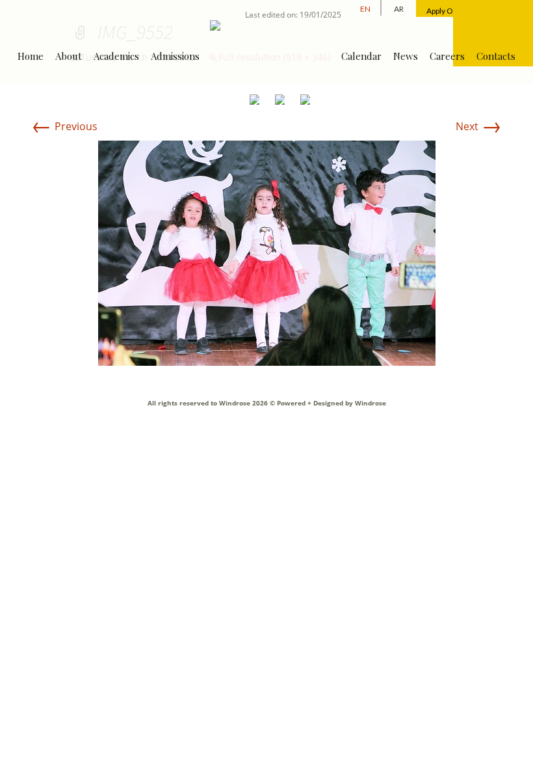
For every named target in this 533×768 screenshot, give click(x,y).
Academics (116, 55)
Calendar (361, 55)
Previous (64, 126)
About (68, 55)
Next (479, 126)
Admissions (175, 55)
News (405, 55)
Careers (447, 55)
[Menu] (493, 33)
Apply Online (448, 11)
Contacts (495, 55)
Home (31, 55)
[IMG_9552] (267, 252)
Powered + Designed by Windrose (330, 402)
